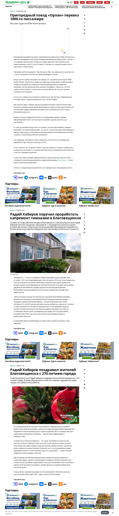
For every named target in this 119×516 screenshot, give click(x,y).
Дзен (99, 2)
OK (82, 2)
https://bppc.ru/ (63, 160)
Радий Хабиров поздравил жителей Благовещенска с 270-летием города (66, 6)
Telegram (90, 2)
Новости (8, 6)
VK (76, 2)
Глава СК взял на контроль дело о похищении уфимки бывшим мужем (93, 6)
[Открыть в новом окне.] (18, 177)
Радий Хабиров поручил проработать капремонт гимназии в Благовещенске (40, 6)
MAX (107, 2)
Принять (105, 512)
